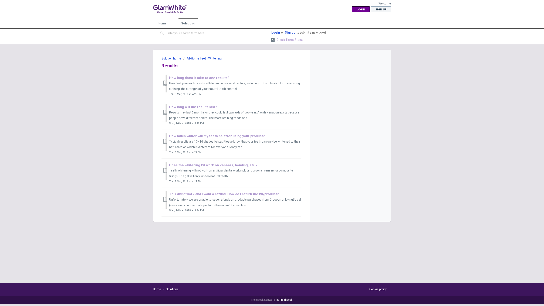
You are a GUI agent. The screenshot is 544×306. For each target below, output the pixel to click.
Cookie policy (378, 289)
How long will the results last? (193, 107)
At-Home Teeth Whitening (204, 58)
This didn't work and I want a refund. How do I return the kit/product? (224, 194)
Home (163, 23)
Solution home (172, 58)
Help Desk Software (263, 299)
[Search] (162, 33)
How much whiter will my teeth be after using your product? (217, 136)
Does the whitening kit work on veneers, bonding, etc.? (213, 165)
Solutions (188, 23)
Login (275, 32)
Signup (290, 32)
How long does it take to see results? (199, 78)
